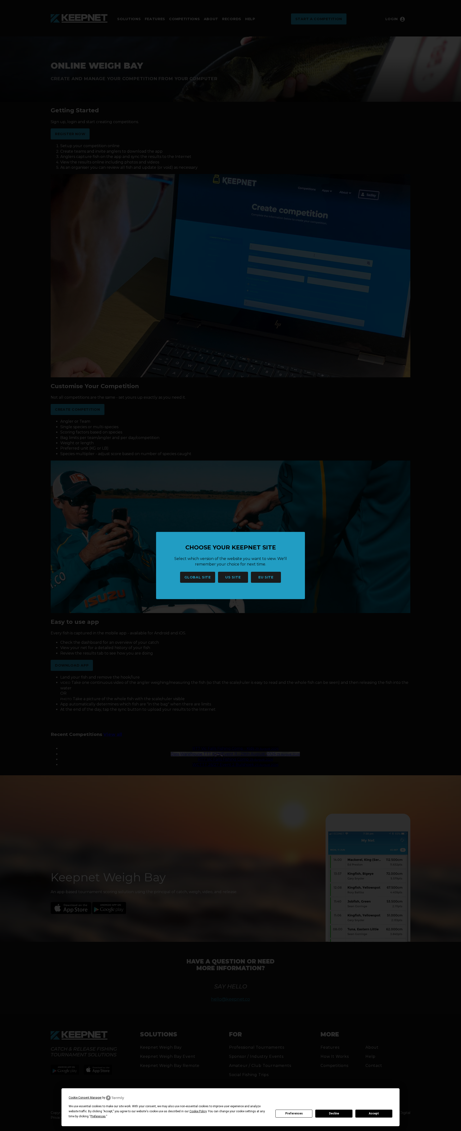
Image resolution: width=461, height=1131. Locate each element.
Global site (197, 577)
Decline (334, 1113)
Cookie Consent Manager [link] (85, 1097)
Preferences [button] (98, 1116)
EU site (265, 577)
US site (233, 577)
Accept (374, 1113)
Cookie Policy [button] (197, 1111)
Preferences (294, 1113)
